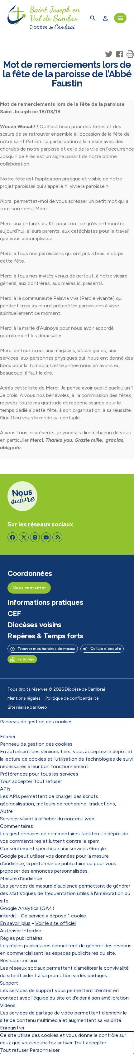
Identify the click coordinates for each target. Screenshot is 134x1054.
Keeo (42, 707)
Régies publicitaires (21, 938)
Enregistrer (12, 1028)
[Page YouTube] (46, 537)
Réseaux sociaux (18, 960)
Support (9, 983)
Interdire (31, 931)
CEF (14, 613)
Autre (6, 811)
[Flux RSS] (57, 537)
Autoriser (10, 931)
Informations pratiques (45, 602)
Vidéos (8, 1005)
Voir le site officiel (55, 923)
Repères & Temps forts (45, 636)
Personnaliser (45, 1050)
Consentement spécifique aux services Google (53, 848)
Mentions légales (24, 698)
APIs (5, 789)
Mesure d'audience (21, 878)
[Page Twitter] (24, 537)
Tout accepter (16, 781)
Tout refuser (48, 781)
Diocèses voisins (34, 624)
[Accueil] (17, 18)
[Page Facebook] (12, 537)
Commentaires (16, 826)
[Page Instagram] (35, 537)
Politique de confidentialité (71, 698)
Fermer (8, 736)
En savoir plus (15, 923)
